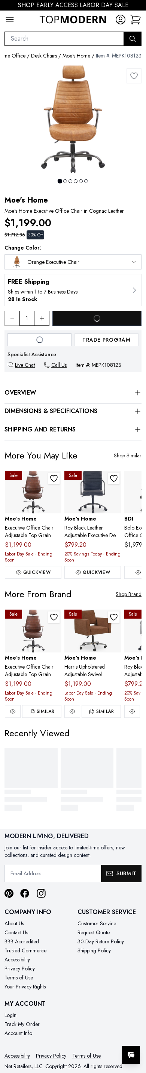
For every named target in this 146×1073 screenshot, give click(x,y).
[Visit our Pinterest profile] (8, 893)
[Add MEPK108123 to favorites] (134, 75)
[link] (136, 20)
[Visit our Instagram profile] (41, 893)
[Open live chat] (131, 1055)
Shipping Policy (94, 950)
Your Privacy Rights (25, 986)
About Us (14, 923)
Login (10, 1015)
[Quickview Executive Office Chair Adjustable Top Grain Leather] (13, 711)
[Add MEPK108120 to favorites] (54, 478)
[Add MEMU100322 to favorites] (114, 617)
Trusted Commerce (25, 950)
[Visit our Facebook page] (24, 893)
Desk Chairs (44, 55)
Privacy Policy (19, 968)
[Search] (133, 39)
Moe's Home (76, 55)
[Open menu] (9, 19)
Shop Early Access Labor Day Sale (73, 5)
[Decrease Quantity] (11, 318)
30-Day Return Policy (100, 941)
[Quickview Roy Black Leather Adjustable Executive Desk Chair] (132, 711)
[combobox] (64, 38)
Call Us (59, 365)
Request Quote (93, 932)
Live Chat (25, 365)
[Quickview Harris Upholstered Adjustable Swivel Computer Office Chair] (72, 711)
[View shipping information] (73, 290)
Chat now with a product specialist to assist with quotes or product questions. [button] (89, 1035)
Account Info (18, 1033)
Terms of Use (18, 977)
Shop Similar (128, 455)
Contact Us (16, 932)
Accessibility (17, 959)
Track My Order (22, 1024)
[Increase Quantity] (41, 318)
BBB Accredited (21, 941)
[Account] (121, 20)
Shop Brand (129, 594)
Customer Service (96, 923)
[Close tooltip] (134, 1032)
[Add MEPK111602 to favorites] (114, 478)
